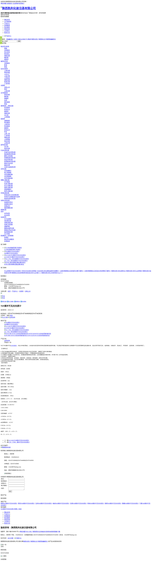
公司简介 (7, 31)
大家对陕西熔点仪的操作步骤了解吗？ (72, 271)
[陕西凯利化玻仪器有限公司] (18, 8)
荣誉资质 (7, 29)
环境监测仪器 (5, 193)
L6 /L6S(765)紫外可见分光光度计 (14, 257)
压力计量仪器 (8, 185)
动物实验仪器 (8, 222)
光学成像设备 (8, 174)
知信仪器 (7, 141)
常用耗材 (7, 241)
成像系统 (7, 226)
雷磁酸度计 (9, 39)
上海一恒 (7, 133)
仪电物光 (7, 50)
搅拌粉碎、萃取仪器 (7, 105)
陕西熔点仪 (42, 39)
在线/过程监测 (5, 200)
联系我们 (21, 3)
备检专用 (7, 165)
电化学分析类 (5, 46)
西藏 (55, 531)
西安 (37, 531)
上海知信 (7, 78)
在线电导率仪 (8, 202)
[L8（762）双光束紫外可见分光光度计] (16, 259)
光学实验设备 (8, 178)
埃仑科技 (7, 52)
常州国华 (7, 107)
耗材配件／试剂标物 (7, 235)
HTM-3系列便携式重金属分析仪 (14, 264)
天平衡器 (7, 182)
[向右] (3, 298)
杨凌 (43, 531)
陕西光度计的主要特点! (118, 271)
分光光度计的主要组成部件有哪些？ (48, 271)
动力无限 (10, 538)
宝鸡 (40, 531)
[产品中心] (7, 36)
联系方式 (7, 32)
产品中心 (7, 23)
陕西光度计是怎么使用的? (134, 271)
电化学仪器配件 (9, 239)
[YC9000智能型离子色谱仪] (13, 247)
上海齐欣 (7, 124)
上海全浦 (7, 143)
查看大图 (4, 301)
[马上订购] (4, 317)
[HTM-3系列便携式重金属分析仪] (14, 262)
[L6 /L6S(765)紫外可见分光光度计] (15, 255)
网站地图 (3, 3)
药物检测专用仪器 (9, 157)
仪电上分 (7, 87)
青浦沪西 (7, 81)
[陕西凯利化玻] (6, 447)
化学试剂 (7, 213)
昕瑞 (5, 65)
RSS (27, 531)
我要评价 (18, 301)
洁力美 (6, 115)
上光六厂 (7, 74)
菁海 (5, 67)
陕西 (34, 531)
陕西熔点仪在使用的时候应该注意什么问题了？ (26, 272)
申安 (5, 131)
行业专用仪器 (5, 150)
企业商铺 (15, 3)
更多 (11, 315)
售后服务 (7, 27)
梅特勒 (6, 57)
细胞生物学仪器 (9, 228)
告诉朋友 (24, 301)
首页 (9, 291)
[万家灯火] (17, 538)
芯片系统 (7, 233)
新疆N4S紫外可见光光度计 (113, 503)
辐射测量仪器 (8, 207)
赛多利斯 (7, 72)
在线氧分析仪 (8, 204)
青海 (49, 531)
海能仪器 (7, 55)
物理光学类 (4, 61)
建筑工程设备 (8, 156)
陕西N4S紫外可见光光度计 (9, 503)
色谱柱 (6, 237)
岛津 (5, 100)
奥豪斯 (6, 98)
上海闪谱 (7, 70)
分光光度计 (14, 345)
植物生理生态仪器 (9, 230)
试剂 (2, 211)
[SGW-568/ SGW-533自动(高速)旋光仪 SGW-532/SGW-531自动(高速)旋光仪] (27, 333)
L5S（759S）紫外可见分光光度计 (19, 442)
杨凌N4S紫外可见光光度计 (61, 503)
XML (30, 531)
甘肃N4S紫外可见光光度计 (78, 503)
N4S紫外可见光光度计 (11, 253)
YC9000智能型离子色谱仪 (12, 249)
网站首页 (7, 19)
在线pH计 (7, 206)
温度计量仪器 (8, 187)
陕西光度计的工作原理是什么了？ (52, 272)
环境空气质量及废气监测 (12, 196)
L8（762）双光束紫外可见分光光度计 (16, 260)
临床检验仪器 (8, 232)
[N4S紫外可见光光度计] (11, 251)
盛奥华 (6, 59)
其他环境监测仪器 (9, 198)
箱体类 (3, 118)
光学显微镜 (7, 176)
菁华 (5, 89)
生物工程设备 (8, 224)
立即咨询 (7, 340)
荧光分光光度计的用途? (29, 271)
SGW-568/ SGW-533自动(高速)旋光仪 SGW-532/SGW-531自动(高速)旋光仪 (27, 335)
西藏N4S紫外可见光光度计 (130, 503)
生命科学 (3, 217)
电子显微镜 (7, 172)
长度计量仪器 (8, 183)
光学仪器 (3, 169)
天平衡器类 (7, 21)
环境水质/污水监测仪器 (11, 195)
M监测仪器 (7, 220)
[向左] (3, 296)
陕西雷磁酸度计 (51, 39)
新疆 (52, 531)
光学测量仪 (7, 170)
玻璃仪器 (3, 209)
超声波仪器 (4, 144)
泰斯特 (6, 111)
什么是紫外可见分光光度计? (13, 271)
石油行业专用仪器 (9, 152)
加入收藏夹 (11, 301)
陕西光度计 (34, 39)
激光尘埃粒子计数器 (24, 39)
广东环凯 (7, 83)
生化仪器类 (4, 68)
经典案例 (7, 25)
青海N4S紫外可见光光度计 (95, 503)
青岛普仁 (7, 54)
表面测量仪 (7, 189)
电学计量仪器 (8, 191)
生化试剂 (7, 215)
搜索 (19, 41)
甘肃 (46, 531)
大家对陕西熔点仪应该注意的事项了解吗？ (97, 271)
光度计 (16, 39)
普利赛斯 (7, 102)
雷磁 (5, 48)
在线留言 (9, 3)
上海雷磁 (7, 117)
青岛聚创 (7, 122)
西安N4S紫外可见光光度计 (26, 503)
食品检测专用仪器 (9, 154)
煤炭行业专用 (8, 163)
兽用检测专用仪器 (9, 161)
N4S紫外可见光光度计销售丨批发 (11, 509)
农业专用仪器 (8, 159)
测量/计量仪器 (5, 180)
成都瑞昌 (7, 120)
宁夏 (58, 531)
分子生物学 (7, 219)
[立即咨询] (11, 317)
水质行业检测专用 (9, 167)
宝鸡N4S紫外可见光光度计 (43, 503)
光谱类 (3, 85)
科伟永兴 (7, 109)
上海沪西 (7, 76)
